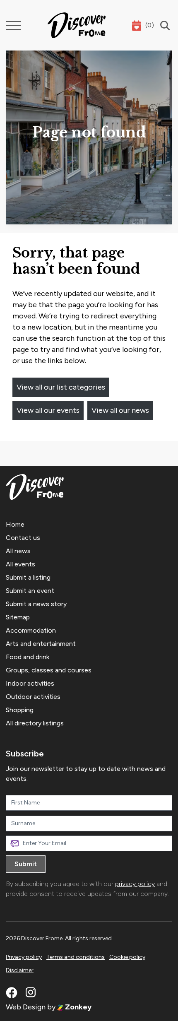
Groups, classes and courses (48, 670)
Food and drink (27, 657)
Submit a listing (28, 577)
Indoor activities (30, 683)
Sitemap (18, 617)
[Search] (163, 25)
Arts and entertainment (41, 644)
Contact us (23, 538)
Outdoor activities (33, 697)
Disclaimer (20, 970)
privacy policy (135, 884)
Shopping (20, 710)
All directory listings (35, 723)
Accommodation (31, 630)
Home (15, 524)
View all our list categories (61, 387)
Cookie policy (127, 957)
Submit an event (30, 591)
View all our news (120, 410)
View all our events (48, 410)
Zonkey (77, 1006)
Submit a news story (36, 604)
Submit (25, 864)
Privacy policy (24, 957)
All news (18, 551)
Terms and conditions (75, 957)
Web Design (26, 1006)
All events (20, 564)
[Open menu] (13, 25)
